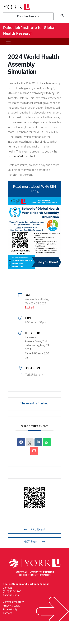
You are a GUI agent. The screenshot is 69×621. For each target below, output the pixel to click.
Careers (7, 613)
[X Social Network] (30, 442)
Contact (7, 587)
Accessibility (10, 609)
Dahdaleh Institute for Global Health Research (29, 30)
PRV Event (38, 529)
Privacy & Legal (11, 605)
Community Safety (13, 601)
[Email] (34, 451)
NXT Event (31, 542)
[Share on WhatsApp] (47, 442)
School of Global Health (22, 156)
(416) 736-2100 (12, 591)
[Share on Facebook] (21, 442)
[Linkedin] (38, 442)
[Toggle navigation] (8, 41)
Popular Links (27, 16)
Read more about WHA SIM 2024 (34, 189)
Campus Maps (11, 595)
